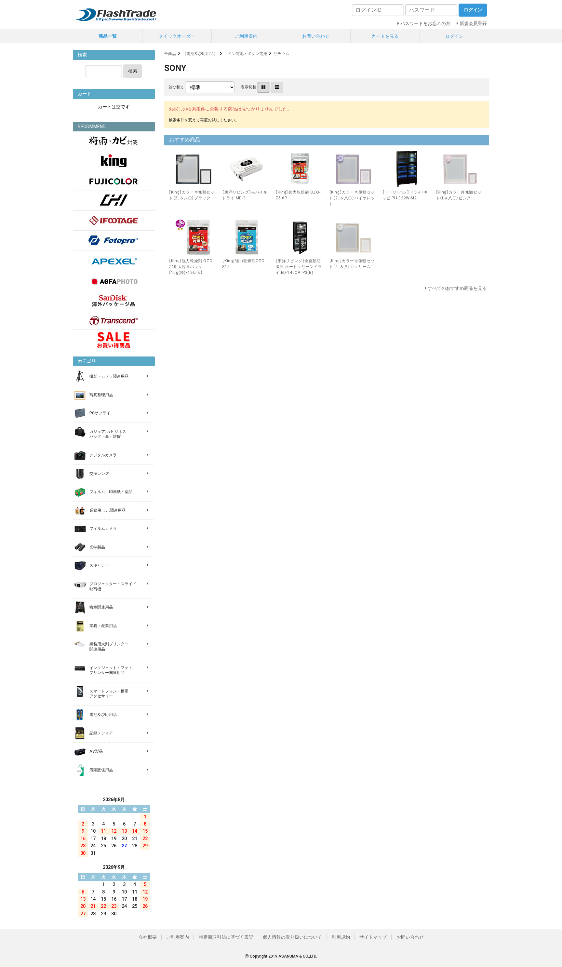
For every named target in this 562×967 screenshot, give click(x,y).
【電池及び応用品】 (200, 53)
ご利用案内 (246, 36)
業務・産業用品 (103, 626)
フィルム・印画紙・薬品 (110, 492)
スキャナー (99, 565)
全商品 (170, 53)
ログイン (454, 36)
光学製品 (97, 547)
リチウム (281, 53)
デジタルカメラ (103, 455)
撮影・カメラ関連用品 (108, 376)
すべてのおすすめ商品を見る (457, 288)
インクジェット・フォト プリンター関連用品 (110, 670)
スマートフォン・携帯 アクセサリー (108, 694)
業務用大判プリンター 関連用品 (108, 646)
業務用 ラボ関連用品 (107, 510)
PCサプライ (99, 413)
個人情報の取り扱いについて (292, 937)
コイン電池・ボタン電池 (245, 53)
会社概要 (148, 937)
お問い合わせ (315, 36)
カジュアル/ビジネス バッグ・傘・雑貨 (107, 434)
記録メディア (101, 733)
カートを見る (385, 36)
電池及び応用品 (103, 714)
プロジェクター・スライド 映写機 (112, 586)
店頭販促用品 (101, 770)
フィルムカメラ (103, 528)
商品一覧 (108, 36)
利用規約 (341, 937)
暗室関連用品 (101, 607)
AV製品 (96, 751)
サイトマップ (373, 937)
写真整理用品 (101, 395)
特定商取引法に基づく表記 (226, 937)
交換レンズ (99, 473)
